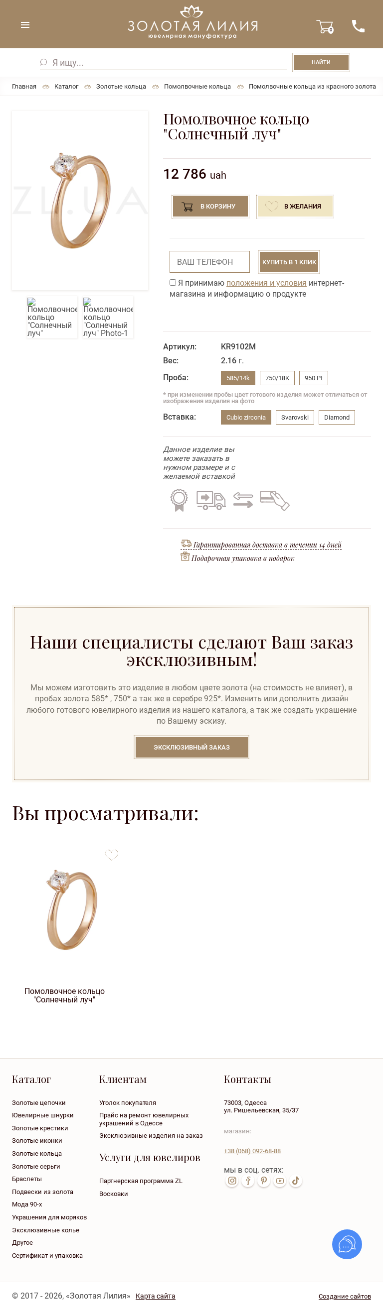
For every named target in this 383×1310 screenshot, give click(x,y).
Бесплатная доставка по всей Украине (211, 500)
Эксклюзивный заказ (192, 747)
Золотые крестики (40, 1128)
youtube (279, 1180)
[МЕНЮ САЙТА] (25, 25)
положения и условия (266, 283)
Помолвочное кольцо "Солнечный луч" (64, 995)
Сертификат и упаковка (47, 1255)
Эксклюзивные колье (45, 1230)
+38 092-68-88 (252, 1151)
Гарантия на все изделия (179, 500)
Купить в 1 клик (289, 262)
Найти (321, 62)
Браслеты (27, 1179)
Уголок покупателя (127, 1102)
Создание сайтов (345, 1296)
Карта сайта (156, 1296)
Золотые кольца (37, 1153)
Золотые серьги (36, 1166)
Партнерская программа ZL (141, 1181)
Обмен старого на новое (241, 500)
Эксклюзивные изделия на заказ (151, 1135)
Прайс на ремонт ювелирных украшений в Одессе (144, 1119)
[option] (80, 200)
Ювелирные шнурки (43, 1115)
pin (263, 1180)
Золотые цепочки (39, 1102)
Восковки (113, 1194)
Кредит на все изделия (274, 500)
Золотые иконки (37, 1140)
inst (231, 1180)
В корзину (217, 206)
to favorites (112, 851)
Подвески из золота (42, 1192)
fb (247, 1180)
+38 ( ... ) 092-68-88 (358, 26)
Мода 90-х (27, 1204)
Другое (22, 1242)
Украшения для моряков (49, 1217)
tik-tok (295, 1180)
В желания (302, 206)
